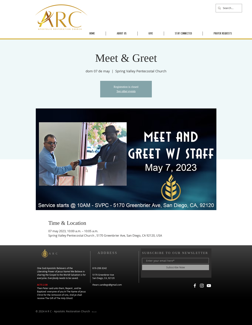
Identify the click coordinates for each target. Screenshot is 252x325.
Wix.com (94, 312)
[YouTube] (208, 285)
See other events (126, 91)
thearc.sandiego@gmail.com (107, 284)
